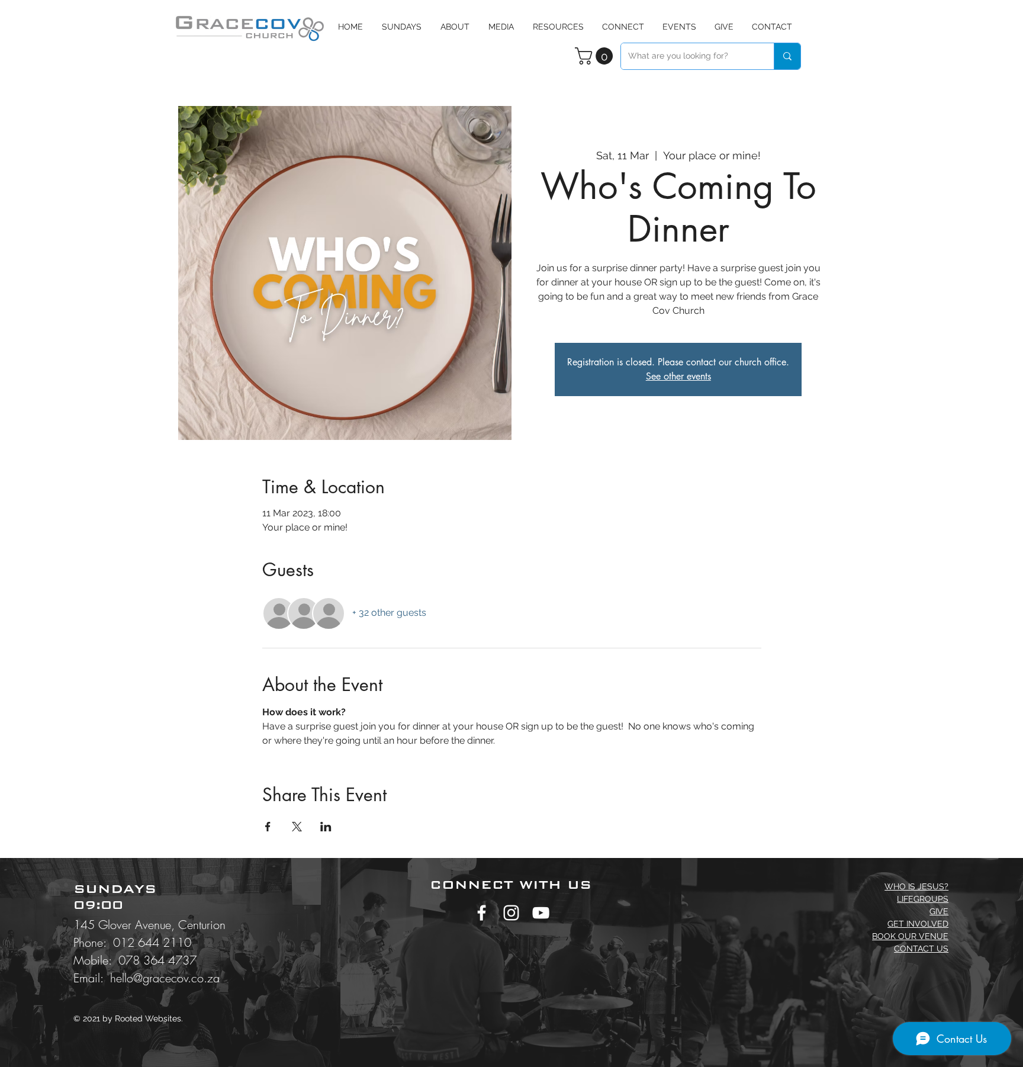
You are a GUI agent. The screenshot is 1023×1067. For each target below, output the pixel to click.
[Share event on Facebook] (268, 826)
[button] (501, 26)
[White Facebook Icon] (481, 912)
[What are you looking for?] (787, 56)
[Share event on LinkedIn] (326, 826)
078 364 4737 (157, 960)
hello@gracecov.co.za (165, 978)
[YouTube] (540, 912)
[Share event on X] (297, 826)
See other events (678, 376)
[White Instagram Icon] (511, 912)
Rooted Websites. (149, 1018)
